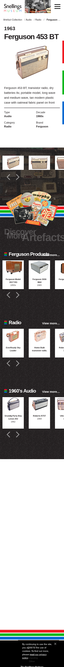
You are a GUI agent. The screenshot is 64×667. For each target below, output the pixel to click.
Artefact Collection (12, 19)
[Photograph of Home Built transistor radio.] (39, 336)
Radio (38, 19)
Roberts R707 (39, 416)
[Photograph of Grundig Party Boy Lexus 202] (13, 404)
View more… (51, 255)
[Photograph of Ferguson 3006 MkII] (39, 267)
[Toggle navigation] (57, 6)
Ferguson (42, 126)
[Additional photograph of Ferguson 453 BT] (13, 163)
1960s (39, 116)
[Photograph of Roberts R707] (39, 404)
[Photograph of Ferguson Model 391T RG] (13, 267)
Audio (29, 19)
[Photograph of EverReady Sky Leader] (13, 336)
